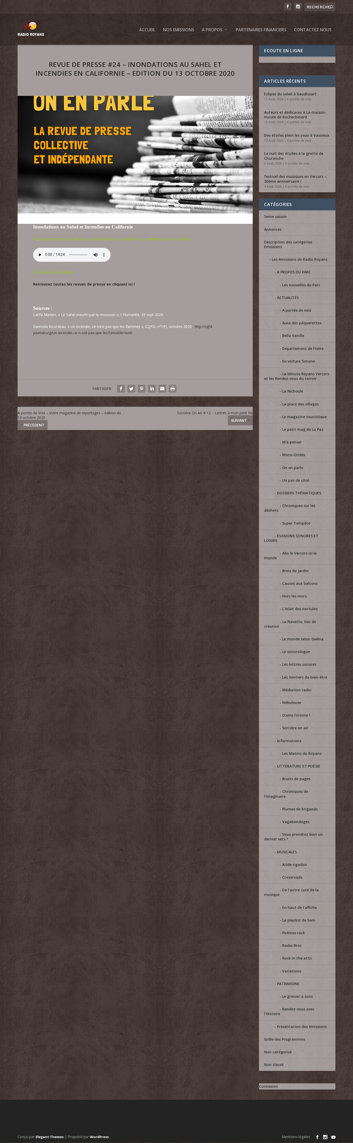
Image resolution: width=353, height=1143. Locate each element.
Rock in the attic (297, 958)
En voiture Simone (298, 361)
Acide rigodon (294, 864)
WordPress (99, 1136)
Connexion (268, 1086)
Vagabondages (295, 821)
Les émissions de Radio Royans (299, 259)
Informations (289, 740)
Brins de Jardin (295, 570)
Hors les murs (294, 596)
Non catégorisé (278, 1051)
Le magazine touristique (304, 416)
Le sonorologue (296, 651)
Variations (291, 971)
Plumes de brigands (300, 809)
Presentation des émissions (302, 1026)
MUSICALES (287, 851)
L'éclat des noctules (300, 608)
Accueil (147, 30)
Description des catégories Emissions (288, 244)
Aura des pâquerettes (301, 322)
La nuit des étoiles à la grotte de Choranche (293, 155)
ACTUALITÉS (288, 297)
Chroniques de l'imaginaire (286, 794)
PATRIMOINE (288, 983)
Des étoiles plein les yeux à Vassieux (296, 135)
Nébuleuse (291, 702)
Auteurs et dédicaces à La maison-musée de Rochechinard (295, 114)
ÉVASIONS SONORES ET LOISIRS (291, 538)
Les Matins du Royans (301, 753)
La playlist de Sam (298, 920)
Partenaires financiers (261, 30)
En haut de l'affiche (299, 907)
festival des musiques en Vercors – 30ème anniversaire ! (295, 178)
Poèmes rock (293, 932)
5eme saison (275, 216)
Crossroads (292, 877)
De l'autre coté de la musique (291, 892)
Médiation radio (296, 689)
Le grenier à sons (297, 996)
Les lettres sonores (299, 664)
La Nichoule (292, 391)
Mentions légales (296, 1136)
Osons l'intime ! (296, 715)
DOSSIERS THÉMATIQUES (299, 492)
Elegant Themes (50, 1136)
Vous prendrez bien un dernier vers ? (293, 836)
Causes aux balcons (300, 583)
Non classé (273, 1064)
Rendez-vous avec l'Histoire (289, 1011)
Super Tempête (296, 523)
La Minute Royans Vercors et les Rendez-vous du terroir (296, 376)
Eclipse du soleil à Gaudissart (290, 93)
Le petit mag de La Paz (303, 429)
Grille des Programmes (284, 1039)
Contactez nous (313, 30)
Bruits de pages (296, 778)
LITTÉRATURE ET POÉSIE (298, 766)
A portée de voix (299, 99)
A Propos (212, 30)
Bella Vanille (293, 335)
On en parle (292, 467)
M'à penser (292, 442)
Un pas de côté (295, 480)
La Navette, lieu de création (290, 624)
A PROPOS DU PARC (294, 272)
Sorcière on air (295, 727)
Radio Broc (292, 945)
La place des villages (300, 404)
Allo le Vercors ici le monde (290, 555)
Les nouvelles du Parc (301, 284)
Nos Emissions (178, 30)
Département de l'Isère (303, 348)
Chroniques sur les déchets (289, 508)
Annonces (272, 229)
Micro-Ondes (293, 454)
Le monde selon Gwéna (303, 638)
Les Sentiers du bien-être (304, 677)
